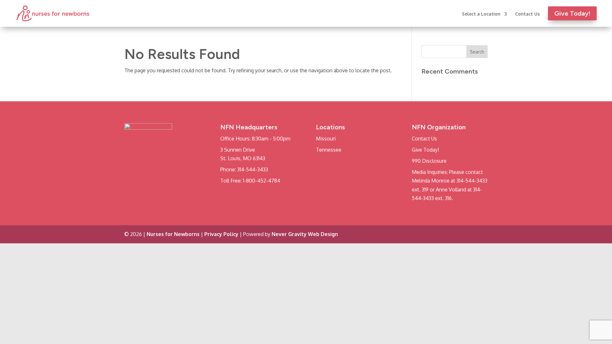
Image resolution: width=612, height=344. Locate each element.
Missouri (326, 138)
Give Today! (425, 150)
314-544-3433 (252, 169)
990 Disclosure (429, 161)
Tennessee (328, 150)
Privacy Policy (221, 234)
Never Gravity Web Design (305, 234)
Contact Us (527, 14)
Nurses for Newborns (173, 234)
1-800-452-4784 (261, 180)
